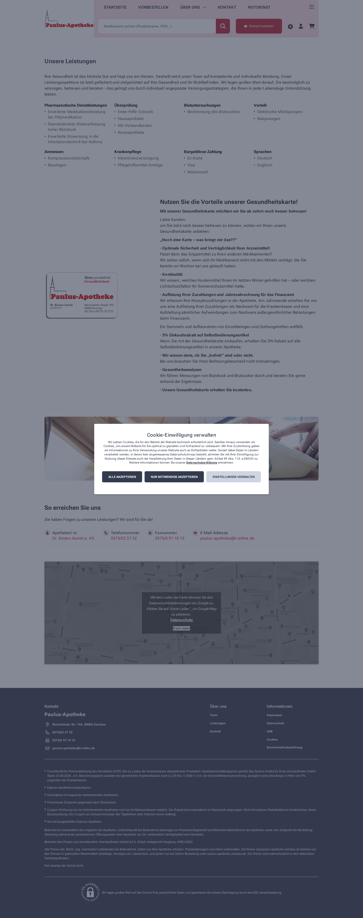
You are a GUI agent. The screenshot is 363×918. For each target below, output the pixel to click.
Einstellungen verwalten (234, 477)
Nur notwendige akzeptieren (174, 477)
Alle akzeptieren (122, 477)
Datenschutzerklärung (201, 463)
